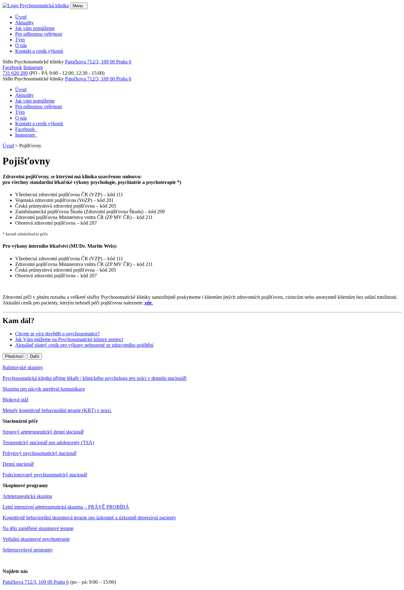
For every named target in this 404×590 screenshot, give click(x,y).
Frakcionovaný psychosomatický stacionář (45, 474)
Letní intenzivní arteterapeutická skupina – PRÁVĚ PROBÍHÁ (66, 507)
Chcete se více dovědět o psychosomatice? (57, 333)
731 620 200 (15, 73)
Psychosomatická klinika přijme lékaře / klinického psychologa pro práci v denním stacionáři (95, 378)
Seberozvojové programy (28, 549)
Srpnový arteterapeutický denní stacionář (43, 431)
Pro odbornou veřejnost (38, 34)
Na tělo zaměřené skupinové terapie (38, 528)
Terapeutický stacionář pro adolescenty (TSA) (48, 442)
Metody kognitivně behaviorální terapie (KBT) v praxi (57, 410)
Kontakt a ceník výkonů (39, 51)
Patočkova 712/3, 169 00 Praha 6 (98, 61)
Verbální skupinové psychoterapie (36, 539)
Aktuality (24, 22)
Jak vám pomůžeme (35, 28)
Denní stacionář (18, 464)
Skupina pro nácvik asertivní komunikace (44, 389)
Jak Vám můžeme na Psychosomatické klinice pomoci (69, 339)
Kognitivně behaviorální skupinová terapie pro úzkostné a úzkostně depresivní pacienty (89, 517)
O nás (21, 45)
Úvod (21, 17)
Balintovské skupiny (23, 367)
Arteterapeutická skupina (27, 496)
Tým (20, 39)
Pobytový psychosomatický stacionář (39, 453)
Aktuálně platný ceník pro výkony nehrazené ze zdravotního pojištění (84, 345)
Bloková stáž (15, 399)
